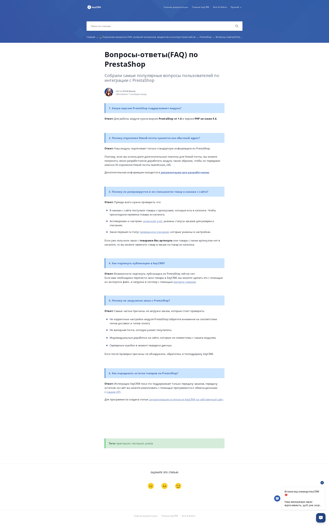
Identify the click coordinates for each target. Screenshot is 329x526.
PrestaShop (207, 37)
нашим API (113, 392)
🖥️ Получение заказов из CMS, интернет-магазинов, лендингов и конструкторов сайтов (149, 37)
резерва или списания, (155, 232)
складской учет (152, 221)
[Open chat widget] (321, 518)
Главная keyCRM (200, 7)
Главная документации (176, 7)
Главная (92, 37)
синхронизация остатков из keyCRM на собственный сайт (186, 399)
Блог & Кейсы (220, 7)
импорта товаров (184, 282)
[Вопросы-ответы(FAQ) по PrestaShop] (94, 9)
